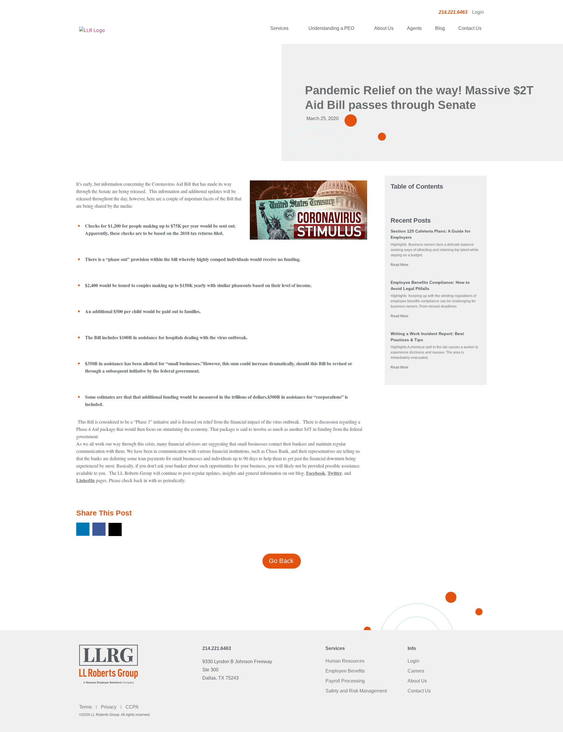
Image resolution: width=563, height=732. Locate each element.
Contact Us (469, 28)
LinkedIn (85, 480)
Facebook (315, 473)
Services (279, 28)
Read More (399, 265)
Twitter (335, 473)
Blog (440, 28)
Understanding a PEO (331, 28)
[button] (82, 529)
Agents (414, 28)
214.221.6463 (216, 648)
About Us (384, 28)
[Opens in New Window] (308, 211)
